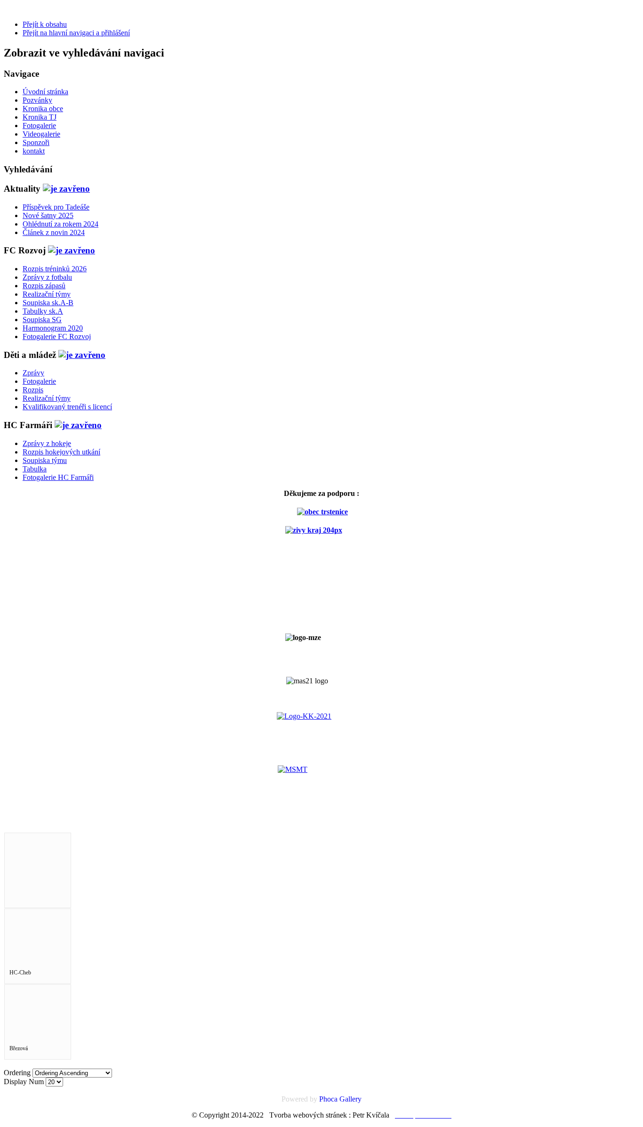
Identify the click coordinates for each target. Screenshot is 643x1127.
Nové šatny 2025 (48, 215)
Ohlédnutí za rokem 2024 (60, 224)
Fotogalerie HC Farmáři (58, 477)
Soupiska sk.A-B (48, 303)
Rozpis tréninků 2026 (55, 269)
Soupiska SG (42, 320)
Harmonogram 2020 (53, 328)
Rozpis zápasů (44, 286)
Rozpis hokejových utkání (61, 452)
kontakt (34, 151)
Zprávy (33, 373)
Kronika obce (43, 109)
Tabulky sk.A (43, 311)
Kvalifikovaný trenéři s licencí (67, 407)
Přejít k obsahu (45, 24)
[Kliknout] (66, 189)
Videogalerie (41, 134)
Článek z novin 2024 (54, 232)
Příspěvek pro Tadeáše (56, 207)
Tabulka (35, 469)
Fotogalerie (39, 126)
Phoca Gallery (340, 1099)
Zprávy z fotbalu (47, 277)
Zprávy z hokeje (47, 443)
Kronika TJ (39, 117)
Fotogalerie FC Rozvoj (57, 336)
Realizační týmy (47, 294)
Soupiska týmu (45, 460)
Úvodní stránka (45, 92)
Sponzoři (36, 142)
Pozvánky (37, 100)
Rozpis (33, 390)
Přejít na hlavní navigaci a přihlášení (76, 33)
